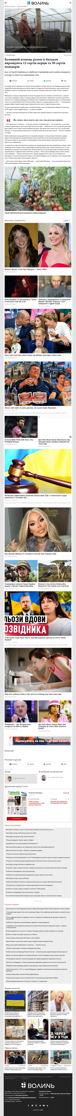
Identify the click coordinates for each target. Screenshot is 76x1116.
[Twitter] (32, 1105)
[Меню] (5, 2)
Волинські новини (10, 6)
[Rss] (47, 1106)
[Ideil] (38, 1110)
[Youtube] (43, 1105)
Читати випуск (17, 818)
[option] (38, 802)
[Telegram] (40, 1105)
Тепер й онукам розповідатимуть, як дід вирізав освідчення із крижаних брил (36, 804)
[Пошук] (70, 3)
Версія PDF (66, 793)
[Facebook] (28, 1105)
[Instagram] (36, 1105)
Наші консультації (22, 6)
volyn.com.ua (55, 1076)
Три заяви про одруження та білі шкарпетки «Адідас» (59, 802)
